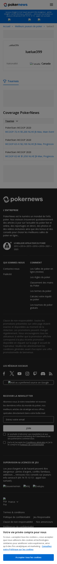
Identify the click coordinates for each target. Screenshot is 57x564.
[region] (28, 545)
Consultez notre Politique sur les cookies (27, 548)
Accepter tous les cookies (28, 557)
